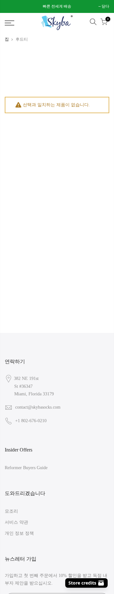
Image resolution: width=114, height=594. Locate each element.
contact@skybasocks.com (37, 407)
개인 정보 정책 (19, 533)
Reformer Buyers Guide (26, 467)
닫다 (12, 6)
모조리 (11, 511)
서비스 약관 (16, 522)
